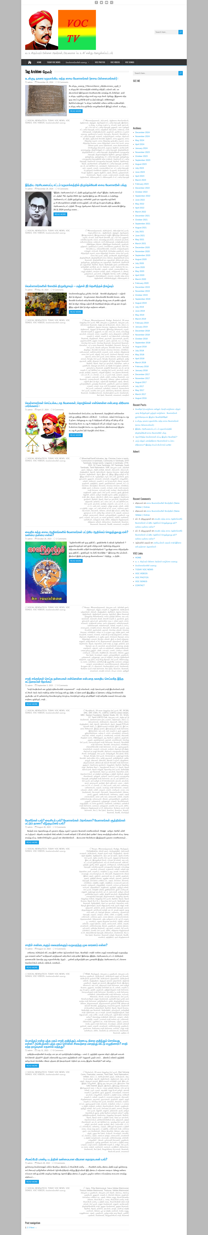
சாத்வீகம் (111, 1104)
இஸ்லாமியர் (93, 731)
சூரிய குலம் (96, 492)
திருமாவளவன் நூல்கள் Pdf (109, 1003)
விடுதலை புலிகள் (94, 522)
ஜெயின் (86, 495)
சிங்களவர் (93, 997)
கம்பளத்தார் (116, 733)
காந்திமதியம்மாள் (99, 132)
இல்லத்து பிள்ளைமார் (120, 235)
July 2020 (139, 263)
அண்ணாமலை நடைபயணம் (100, 720)
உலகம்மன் (85, 619)
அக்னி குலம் (103, 851)
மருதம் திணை (95, 924)
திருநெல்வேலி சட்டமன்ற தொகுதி (95, 152)
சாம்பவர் (95, 251)
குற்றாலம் (84, 246)
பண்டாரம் (96, 506)
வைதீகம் (125, 395)
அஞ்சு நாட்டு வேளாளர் (106, 325)
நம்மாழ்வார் (116, 1010)
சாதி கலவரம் (123, 488)
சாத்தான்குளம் (108, 136)
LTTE (126, 463)
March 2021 (140, 243)
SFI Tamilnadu (117, 465)
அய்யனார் (104, 120)
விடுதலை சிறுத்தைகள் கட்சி (92, 808)
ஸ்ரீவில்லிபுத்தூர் (110, 278)
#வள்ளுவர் (124, 849)
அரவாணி (113, 722)
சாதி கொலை (93, 490)
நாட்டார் (112, 501)
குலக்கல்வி (97, 630)
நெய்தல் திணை (104, 912)
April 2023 (139, 176)
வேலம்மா (125, 522)
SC (121, 715)
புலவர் (89, 794)
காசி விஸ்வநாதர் (107, 242)
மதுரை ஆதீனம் (100, 173)
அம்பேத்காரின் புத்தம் (106, 1077)
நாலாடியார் (94, 783)
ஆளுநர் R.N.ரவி (122, 724)
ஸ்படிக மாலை (116, 671)
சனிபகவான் (84, 352)
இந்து (111, 474)
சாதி (115, 488)
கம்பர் (97, 130)
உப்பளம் (114, 125)
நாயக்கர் (120, 370)
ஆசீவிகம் (91, 327)
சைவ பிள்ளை (110, 357)
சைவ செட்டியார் (117, 143)
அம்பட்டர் (125, 325)
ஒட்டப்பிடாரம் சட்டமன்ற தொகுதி (97, 127)
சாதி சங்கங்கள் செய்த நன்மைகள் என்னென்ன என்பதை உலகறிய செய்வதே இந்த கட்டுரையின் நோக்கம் (74, 680)
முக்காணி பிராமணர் (112, 1140)
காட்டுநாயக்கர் (114, 336)
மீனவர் (114, 173)
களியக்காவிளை (86, 242)
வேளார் (125, 810)
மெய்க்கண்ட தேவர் (94, 175)
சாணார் (99, 136)
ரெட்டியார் (89, 388)
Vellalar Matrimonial (120, 1190)
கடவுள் (105, 332)
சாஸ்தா (118, 136)
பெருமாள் (113, 170)
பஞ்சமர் (95, 648)
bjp (106, 458)
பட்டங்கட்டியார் (105, 785)
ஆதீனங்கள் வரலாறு (100, 614)
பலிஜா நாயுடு (112, 506)
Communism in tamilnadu (92, 461)
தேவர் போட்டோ (94, 901)
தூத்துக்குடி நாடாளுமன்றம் (101, 262)
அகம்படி (118, 1193)
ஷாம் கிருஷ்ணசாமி (122, 937)
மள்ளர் (119, 797)
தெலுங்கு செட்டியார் (103, 899)
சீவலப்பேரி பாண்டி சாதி (119, 1199)
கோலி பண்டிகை (102, 347)
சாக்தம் (110, 488)
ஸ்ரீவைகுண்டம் (96, 177)
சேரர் (126, 754)
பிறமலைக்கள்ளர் (115, 792)
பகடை (120, 783)
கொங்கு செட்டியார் (88, 343)
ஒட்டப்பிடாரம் (116, 237)
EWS (95, 713)
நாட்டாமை (104, 501)
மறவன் (118, 513)
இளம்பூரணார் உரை (87, 1088)
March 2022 (140, 212)
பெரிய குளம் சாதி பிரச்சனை (96, 1024)
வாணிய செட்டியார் (98, 391)
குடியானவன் (117, 338)
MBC (83, 715)
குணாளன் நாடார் (108, 876)
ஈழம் (106, 477)
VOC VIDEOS (115, 62)
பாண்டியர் (86, 653)
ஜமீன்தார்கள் (110, 890)
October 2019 (141, 295)
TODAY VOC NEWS (53, 62)
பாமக (114, 508)
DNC (86, 713)
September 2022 (142, 196)
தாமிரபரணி (124, 148)
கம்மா (97, 334)
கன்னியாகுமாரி (86, 240)
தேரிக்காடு (124, 161)
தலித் (106, 255)
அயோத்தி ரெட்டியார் (120, 231)
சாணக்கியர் (87, 749)
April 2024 (139, 144)
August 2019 (141, 303)
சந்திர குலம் (86, 488)
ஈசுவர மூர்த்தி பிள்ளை (112, 616)
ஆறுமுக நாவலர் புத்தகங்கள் (110, 981)
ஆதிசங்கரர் (86, 614)
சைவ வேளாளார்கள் (120, 145)
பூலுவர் (95, 794)
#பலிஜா (109, 320)
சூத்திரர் (113, 887)
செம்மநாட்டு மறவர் (109, 1108)
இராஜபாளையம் (87, 235)
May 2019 (139, 315)
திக (88, 497)
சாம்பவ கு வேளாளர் (120, 885)
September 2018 (142, 342)
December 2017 (142, 374)
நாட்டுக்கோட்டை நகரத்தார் (96, 166)
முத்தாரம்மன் (123, 173)
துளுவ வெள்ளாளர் (108, 1206)
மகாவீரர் (125, 1133)
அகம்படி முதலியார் (87, 976)
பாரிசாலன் (85, 917)
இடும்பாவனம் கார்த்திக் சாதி (110, 1081)
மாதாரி (125, 797)
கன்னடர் (101, 733)
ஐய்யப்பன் (94, 621)
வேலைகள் (94, 524)
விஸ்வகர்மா (106, 522)
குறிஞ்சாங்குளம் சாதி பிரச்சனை (116, 990)
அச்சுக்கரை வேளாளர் (88, 325)
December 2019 (142, 287)
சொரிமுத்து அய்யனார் (96, 148)
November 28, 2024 (45, 82)
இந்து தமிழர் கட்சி (121, 474)
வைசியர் (101, 937)
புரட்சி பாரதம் (123, 919)
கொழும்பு (107, 134)
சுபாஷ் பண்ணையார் (112, 997)
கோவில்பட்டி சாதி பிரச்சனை (117, 992)
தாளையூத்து (85, 150)
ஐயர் (126, 477)
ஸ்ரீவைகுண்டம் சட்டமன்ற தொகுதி (116, 177)
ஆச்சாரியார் (100, 472)
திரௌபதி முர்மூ (122, 260)
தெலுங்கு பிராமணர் (114, 1115)
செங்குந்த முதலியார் (116, 251)
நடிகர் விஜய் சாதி (121, 905)
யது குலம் (91, 659)
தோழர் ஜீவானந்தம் (88, 905)
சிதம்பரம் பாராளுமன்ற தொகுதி (116, 751)
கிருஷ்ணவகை (86, 1099)
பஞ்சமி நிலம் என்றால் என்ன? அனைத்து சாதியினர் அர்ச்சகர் (107, 1016)
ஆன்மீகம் (112, 614)
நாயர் (126, 370)
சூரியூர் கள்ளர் (122, 887)
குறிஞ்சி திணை (96, 878)
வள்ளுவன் (104, 806)
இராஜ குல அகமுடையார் (107, 1083)
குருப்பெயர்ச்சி (85, 341)
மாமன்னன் (84, 926)
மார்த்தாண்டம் (116, 271)
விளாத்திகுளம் (101, 276)
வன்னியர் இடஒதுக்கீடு (105, 662)
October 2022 (141, 192)
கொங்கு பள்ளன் (115, 630)
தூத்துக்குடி (89, 157)
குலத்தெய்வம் (110, 483)
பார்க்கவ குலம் (122, 508)
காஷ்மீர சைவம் (96, 628)
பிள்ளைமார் (97, 919)
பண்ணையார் (90, 788)
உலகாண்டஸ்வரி (96, 619)
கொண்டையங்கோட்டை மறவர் (101, 880)
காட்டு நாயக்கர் (111, 481)
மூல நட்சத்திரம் (107, 657)
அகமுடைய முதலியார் (108, 323)
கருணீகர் (104, 334)
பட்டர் (122, 166)
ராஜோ (117, 1145)
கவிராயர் (121, 130)
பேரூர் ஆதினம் (87, 173)
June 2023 (140, 172)
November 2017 (142, 378)
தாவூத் (87, 760)
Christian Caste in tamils (118, 458)
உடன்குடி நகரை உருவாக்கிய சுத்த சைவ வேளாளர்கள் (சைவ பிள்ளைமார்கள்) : (71, 78)
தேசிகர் (116, 161)
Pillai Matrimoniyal (98, 1188)
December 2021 (142, 216)
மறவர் (109, 173)
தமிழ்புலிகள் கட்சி (93, 641)
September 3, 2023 (45, 685)
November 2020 (142, 251)
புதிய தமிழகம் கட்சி (109, 919)
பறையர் (88, 377)
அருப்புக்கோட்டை (94, 233)
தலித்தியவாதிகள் (89, 1115)
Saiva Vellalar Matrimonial (117, 1188)
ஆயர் (99, 474)
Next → (33, 1227)
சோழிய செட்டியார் (94, 359)
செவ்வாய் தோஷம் (117, 354)
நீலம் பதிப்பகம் (111, 783)
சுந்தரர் (97, 354)
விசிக (107, 520)
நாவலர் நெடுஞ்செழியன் (115, 1012)
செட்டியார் (105, 354)
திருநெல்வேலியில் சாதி (91, 1206)
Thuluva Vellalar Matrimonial (91, 1190)
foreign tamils (98, 463)
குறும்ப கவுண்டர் (98, 341)
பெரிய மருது (123, 1211)
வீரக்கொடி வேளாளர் (114, 391)
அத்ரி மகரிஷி (99, 470)
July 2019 (139, 307)
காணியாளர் (108, 735)
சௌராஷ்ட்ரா (110, 756)
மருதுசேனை (84, 1213)
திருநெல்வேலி (123, 150)
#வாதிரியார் (90, 710)
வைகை (110, 276)
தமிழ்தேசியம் (118, 758)
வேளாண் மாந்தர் (108, 935)
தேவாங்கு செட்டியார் (112, 769)
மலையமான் (93, 515)
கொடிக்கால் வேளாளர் (120, 343)
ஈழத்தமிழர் (99, 477)
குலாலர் (114, 341)
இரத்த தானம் (99, 729)
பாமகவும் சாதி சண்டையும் (109, 1019)
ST (89, 717)
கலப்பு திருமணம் (115, 334)
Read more (75, 111)
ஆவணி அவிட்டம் (90, 726)
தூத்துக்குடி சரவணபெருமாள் (109, 1006)
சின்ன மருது (111, 1197)
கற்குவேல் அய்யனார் (108, 130)
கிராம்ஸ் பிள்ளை (114, 1195)
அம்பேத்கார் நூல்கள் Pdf (89, 978)
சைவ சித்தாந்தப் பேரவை (105, 253)
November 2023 (142, 152)
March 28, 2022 (43, 1163)
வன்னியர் (107, 388)
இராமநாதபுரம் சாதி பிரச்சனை (117, 729)
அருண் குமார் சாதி (105, 853)
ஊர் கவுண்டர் (111, 731)
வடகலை (84, 662)
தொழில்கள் (124, 499)
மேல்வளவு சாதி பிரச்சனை (102, 1028)
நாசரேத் (125, 164)
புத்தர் (89, 1133)
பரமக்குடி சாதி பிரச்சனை (112, 788)
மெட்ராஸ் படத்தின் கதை (119, 1142)
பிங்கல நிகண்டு (107, 1131)
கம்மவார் (90, 334)
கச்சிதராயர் (111, 865)
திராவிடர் (99, 497)
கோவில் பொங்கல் (98, 350)
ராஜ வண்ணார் (122, 386)
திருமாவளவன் (88, 763)
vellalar (86, 1077)
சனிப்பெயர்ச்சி (95, 352)
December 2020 (142, 247)
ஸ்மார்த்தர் (125, 812)
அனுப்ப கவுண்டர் (102, 610)
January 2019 (141, 327)
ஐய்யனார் (83, 479)
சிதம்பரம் (83, 637)
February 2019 (142, 323)
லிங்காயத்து (123, 659)
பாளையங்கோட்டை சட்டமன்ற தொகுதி (113, 168)
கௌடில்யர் (115, 744)
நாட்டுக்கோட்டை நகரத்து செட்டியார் (102, 370)
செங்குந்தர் (92, 754)
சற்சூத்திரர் (101, 885)
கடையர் (112, 332)
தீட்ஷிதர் (125, 641)
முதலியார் (111, 384)
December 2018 (142, 331)
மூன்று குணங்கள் (102, 1142)
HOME (138, 557)
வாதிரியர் (115, 1147)
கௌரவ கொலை (113, 350)
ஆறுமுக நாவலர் (91, 1081)
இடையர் (105, 474)
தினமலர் (102, 760)
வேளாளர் (108, 395)
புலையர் (125, 1021)
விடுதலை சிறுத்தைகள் (119, 520)
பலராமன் (95, 377)
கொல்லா (85, 486)
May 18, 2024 (42, 290)
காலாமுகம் (85, 628)
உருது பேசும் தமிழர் (115, 1090)
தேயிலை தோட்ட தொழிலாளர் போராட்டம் (102, 767)
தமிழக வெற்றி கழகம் (104, 495)
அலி (91, 724)
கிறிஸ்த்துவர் (98, 738)
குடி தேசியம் (108, 738)
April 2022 (139, 208)
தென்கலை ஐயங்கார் (98, 765)
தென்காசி (116, 262)
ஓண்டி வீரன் (94, 865)
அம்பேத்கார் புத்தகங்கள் (109, 978)
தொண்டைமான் (122, 772)
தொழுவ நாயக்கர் (98, 366)
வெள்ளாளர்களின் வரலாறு (76, 62)
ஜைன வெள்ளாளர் (101, 999)
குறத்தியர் (94, 483)
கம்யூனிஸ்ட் (124, 479)
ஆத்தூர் (93, 123)
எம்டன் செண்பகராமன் (112, 862)
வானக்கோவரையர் (112, 664)
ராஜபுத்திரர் (84, 803)
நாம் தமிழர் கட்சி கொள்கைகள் (102, 781)
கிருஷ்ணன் (93, 338)
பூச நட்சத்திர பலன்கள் (109, 1211)
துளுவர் (117, 497)
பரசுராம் (119, 375)
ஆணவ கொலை (102, 327)
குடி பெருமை (84, 990)
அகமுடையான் (115, 467)
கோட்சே (125, 246)
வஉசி (118, 274)
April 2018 (139, 358)
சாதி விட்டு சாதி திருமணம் (111, 635)
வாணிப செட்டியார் (116, 806)
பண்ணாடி (124, 785)
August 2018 (141, 346)
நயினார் (125, 366)
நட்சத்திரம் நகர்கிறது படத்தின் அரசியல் (108, 774)
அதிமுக (89, 470)
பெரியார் (109, 1133)
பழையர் (102, 790)
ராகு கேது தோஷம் (103, 659)
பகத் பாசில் (93, 1015)
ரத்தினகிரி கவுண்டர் (106, 1145)
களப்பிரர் (85, 735)
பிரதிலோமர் (104, 653)
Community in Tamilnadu (113, 461)
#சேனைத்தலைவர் (92, 120)
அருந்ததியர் (84, 472)
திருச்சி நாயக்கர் (111, 894)
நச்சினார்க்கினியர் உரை (106, 1120)
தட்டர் (106, 892)
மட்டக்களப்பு (86, 1136)
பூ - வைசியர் (91, 921)
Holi (97, 323)
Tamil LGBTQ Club (99, 717)
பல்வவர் (84, 790)
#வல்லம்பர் (117, 320)
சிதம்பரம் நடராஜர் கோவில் (94, 751)
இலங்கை (125, 123)
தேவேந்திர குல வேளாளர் (91, 1010)
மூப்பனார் (97, 274)
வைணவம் (117, 395)
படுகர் (126, 783)
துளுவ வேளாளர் (122, 361)
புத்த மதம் (124, 1131)
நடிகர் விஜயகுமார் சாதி (105, 905)
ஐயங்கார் (120, 477)
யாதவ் (105, 175)
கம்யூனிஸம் (98, 1095)
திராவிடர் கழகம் (113, 760)
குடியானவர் (105, 1099)
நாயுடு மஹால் (119, 910)
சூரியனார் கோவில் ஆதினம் (101, 139)
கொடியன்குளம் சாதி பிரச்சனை (101, 742)
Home (39, 62)
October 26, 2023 (44, 539)
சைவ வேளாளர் (122, 357)
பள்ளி (108, 377)
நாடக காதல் (100, 1012)
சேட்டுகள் (120, 754)
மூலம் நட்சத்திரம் (122, 384)
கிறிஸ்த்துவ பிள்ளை (94, 244)
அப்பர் (118, 325)
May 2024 (139, 140)
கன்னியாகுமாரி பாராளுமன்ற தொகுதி (106, 867)
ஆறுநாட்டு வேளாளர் (98, 329)
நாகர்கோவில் (123, 265)
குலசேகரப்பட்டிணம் (95, 134)
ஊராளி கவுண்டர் (87, 332)
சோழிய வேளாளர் (109, 359)
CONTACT (140, 585)
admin (30, 82)
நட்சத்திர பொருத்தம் (113, 366)
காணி (116, 871)
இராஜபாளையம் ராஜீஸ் (103, 235)
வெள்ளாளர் (124, 393)
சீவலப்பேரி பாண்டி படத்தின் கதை (96, 1202)
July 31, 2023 (42, 1050)
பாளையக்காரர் (93, 379)
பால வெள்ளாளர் (94, 1131)
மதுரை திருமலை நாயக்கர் (107, 921)
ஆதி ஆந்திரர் (86, 856)
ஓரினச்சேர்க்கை (91, 733)
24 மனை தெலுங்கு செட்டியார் (107, 710)
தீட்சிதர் (112, 361)
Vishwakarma (91, 851)
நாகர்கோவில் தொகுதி (114, 908)
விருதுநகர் (91, 276)
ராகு (101, 386)
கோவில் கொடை (115, 347)
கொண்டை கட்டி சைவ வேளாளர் (92, 345)
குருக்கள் (110, 132)
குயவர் (125, 338)
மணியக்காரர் (104, 794)
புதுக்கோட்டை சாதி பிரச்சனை (104, 1021)
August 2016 (141, 398)
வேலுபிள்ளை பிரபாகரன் (111, 1149)
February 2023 (142, 184)
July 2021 (139, 231)
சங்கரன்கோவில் (103, 249)
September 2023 (142, 160)
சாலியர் (117, 352)
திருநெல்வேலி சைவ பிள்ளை (102, 258)
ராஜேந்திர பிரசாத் (109, 274)
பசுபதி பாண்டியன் (105, 1015)
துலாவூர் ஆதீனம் (122, 154)
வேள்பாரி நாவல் (114, 1151)
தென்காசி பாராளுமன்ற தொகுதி (99, 161)
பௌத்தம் (98, 655)
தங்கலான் (114, 1111)
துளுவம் (86, 765)
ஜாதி (119, 492)
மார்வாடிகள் (97, 799)
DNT (90, 713)
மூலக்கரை (87, 1028)
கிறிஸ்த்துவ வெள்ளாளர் (111, 244)
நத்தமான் (89, 501)
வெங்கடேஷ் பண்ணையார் (109, 1031)
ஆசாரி (92, 472)
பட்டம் (126, 504)
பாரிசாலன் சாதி (115, 1129)
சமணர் (103, 488)
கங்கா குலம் (118, 621)
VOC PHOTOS (100, 62)
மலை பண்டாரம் (101, 797)
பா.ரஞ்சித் (83, 508)
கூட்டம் (121, 341)
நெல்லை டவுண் (109, 267)
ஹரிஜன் (126, 671)
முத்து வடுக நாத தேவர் (113, 1213)
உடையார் (113, 477)
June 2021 (140, 235)
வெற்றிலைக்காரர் (95, 393)
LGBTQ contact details (119, 713)
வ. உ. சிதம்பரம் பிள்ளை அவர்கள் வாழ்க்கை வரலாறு (156, 561)
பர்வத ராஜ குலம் (93, 1129)
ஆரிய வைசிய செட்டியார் (102, 858)
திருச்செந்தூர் (123, 255)
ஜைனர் (84, 892)
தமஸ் (121, 1111)
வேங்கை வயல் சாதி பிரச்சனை (92, 669)
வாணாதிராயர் (98, 664)
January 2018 (141, 370)
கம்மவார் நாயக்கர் (121, 240)
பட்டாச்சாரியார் (85, 1126)
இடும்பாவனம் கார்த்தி (106, 726)
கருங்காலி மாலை (95, 623)
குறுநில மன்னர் (108, 878)
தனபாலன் (113, 892)
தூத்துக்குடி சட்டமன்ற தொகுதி (107, 157)
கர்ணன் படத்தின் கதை (112, 1095)
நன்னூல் (97, 776)
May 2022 (139, 204)
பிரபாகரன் (86, 511)
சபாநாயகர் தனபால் (121, 883)
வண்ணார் (98, 388)
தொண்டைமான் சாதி (103, 644)
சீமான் (84, 754)
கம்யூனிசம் (115, 479)
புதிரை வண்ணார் (121, 379)
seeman (100, 1074)
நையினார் (87, 648)
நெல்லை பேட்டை (122, 267)
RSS (90, 465)
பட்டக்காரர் (94, 375)
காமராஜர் (85, 874)
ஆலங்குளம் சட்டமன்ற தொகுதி (108, 123)
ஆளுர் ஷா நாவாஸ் (99, 983)
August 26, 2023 (44, 827)
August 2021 (141, 227)
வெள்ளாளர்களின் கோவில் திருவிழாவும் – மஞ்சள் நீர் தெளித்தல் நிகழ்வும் (69, 286)
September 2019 (142, 299)
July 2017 (139, 386)
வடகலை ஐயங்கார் (107, 517)
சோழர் (86, 756)
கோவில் (107, 744)
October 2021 (141, 219)
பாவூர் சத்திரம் (86, 271)
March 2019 (140, 319)
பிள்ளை (111, 379)
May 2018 (139, 354)
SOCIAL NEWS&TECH (37, 120)
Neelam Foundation (94, 715)
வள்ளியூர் (125, 274)
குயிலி (118, 876)
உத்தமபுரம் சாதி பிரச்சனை (109, 985)
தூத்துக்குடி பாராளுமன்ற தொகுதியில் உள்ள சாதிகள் (105, 158)
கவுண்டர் (104, 336)
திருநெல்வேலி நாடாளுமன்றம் (104, 260)
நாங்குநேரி (85, 267)
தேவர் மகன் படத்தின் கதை (102, 1117)
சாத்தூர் (87, 251)
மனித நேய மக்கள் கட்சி (106, 513)
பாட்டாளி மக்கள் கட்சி (102, 508)
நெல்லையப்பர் (113, 166)
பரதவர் (89, 168)
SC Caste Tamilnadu (101, 465)
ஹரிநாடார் (125, 1033)
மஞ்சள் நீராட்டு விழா (91, 381)
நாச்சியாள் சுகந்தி (100, 910)
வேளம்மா (118, 810)
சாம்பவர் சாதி (104, 490)
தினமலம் (94, 760)
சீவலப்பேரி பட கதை (102, 1199)
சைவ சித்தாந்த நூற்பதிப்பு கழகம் (111, 141)
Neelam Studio (109, 715)
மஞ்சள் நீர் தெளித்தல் (108, 381)
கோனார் (115, 134)
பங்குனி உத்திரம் (105, 372)
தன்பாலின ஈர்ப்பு (93, 758)
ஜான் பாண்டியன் (122, 890)
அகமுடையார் (123, 323)
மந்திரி (120, 921)
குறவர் (101, 483)
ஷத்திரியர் (110, 937)
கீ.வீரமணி (115, 628)
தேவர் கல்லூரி (97, 769)
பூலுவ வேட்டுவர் (99, 1133)
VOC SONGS (129, 62)
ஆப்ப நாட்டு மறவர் (110, 856)
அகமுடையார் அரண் (106, 1193)
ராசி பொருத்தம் (110, 386)
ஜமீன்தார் (120, 359)
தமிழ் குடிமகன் (106, 758)
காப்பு (126, 625)
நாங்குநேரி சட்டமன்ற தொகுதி (110, 164)
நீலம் (112, 1124)
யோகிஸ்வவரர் (123, 801)
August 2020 (141, 259)
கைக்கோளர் (117, 740)
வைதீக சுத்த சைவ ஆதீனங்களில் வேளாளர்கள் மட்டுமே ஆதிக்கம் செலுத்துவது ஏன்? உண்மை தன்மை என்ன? (76, 533)
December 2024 (142, 132)
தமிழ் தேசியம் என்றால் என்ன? (111, 1113)
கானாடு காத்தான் (113, 1097)
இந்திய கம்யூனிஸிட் (89, 1083)
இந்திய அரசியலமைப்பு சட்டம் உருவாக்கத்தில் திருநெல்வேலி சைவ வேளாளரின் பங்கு (76, 185)
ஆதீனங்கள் (106, 233)
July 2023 (139, 168)
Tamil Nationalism (97, 467)
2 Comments (61, 539)
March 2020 (140, 279)
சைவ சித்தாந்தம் (103, 143)
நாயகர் (118, 781)
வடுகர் (117, 517)
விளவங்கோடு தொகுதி (94, 933)
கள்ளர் (97, 336)
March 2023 (140, 180)
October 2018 (141, 339)
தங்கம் (92, 495)
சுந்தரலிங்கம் (95, 887)
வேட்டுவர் (100, 395)
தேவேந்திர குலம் (111, 265)
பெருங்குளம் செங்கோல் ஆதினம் (96, 170)
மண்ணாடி (114, 794)
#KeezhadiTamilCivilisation (93, 458)
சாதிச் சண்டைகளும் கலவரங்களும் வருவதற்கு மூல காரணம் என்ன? (66, 945)
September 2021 (142, 223)
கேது (126, 341)
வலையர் (115, 388)
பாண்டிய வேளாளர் (118, 377)
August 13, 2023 (44, 949)
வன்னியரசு (88, 1031)
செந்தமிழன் (110, 754)
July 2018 (139, 350)
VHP (107, 467)
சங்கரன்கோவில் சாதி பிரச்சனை (98, 747)
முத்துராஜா (96, 657)
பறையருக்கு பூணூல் (88, 650)
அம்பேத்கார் (107, 231)
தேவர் (84, 164)
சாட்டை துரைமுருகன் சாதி (89, 1104)
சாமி (111, 352)
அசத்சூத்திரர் (114, 851)
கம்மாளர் (106, 479)
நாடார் (83, 166)
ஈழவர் (85, 237)
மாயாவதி (105, 1138)
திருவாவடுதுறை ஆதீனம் (105, 154)
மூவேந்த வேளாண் (98, 928)
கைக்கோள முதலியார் (112, 246)
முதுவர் (87, 801)
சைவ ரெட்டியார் (97, 255)
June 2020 (140, 267)
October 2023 (141, 156)
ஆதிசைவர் (84, 123)
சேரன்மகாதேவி (87, 999)
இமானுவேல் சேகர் (99, 860)
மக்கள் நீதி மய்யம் (113, 511)
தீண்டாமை (108, 497)
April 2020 (139, 275)
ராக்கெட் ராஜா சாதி (120, 1028)
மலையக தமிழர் (104, 1136)
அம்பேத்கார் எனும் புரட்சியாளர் (116, 976)
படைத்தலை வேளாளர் (120, 372)
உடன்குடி (92, 125)
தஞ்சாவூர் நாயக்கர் (95, 892)
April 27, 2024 (43, 410)
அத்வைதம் (91, 610)
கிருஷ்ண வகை (86, 738)
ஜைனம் (82, 641)
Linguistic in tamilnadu (114, 463)
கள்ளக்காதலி (93, 625)
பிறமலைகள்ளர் (85, 919)
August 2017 (141, 382)
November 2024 (142, 136)
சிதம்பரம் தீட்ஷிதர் (121, 749)
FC (100, 713)
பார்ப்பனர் (94, 653)
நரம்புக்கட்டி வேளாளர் (95, 368)
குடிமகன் (108, 338)
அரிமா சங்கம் (123, 722)
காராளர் (117, 735)
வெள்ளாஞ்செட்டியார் (111, 393)
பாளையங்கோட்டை (121, 269)
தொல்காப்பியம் (86, 774)
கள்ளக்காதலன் (122, 623)
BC (121, 710)
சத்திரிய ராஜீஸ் (98, 883)
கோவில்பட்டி (91, 249)
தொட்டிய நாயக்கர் (106, 363)
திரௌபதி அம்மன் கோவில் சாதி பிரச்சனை (112, 763)
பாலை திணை (108, 917)
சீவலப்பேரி (103, 251)
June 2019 (140, 311)
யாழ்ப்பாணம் (113, 175)
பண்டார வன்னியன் (106, 648)
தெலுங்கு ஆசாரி (122, 896)
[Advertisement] (158, 103)
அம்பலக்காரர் (93, 722)
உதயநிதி (104, 1090)
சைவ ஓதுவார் (118, 139)
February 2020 (142, 283)
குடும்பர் (117, 738)
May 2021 (139, 239)
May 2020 (139, 271)
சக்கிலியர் (124, 350)
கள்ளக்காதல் (104, 625)
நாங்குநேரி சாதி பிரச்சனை (99, 778)
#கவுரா (87, 320)
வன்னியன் (88, 520)
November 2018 (142, 335)
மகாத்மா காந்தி (99, 271)
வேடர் (95, 810)
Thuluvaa (107, 1190)
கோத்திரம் (109, 345)
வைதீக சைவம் (104, 671)
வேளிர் (109, 524)
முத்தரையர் (88, 274)
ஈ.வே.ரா (98, 1088)
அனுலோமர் (114, 610)
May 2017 (139, 390)
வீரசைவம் (98, 666)
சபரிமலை (95, 488)
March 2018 (140, 362)
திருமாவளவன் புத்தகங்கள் (111, 641)
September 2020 (142, 255)
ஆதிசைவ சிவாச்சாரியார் (118, 120)
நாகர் (103, 908)
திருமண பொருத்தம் (100, 361)
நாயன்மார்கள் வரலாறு (114, 646)
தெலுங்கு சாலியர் (87, 899)
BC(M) (125, 710)
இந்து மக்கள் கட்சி (87, 477)
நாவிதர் (88, 372)
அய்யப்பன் (124, 470)
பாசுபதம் (105, 650)
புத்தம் (119, 1021)
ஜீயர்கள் (125, 492)
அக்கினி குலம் (122, 607)
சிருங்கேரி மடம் (93, 637)
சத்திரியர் (108, 883)
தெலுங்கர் (110, 765)
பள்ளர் (110, 269)
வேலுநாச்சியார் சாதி (113, 1215)
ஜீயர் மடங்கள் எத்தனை (119, 639)
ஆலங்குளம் (124, 233)
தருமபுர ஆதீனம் (112, 148)
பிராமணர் (103, 379)
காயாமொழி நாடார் (97, 874)
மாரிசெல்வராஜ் (85, 799)
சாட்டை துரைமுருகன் (120, 747)
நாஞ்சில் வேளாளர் (111, 368)
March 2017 (140, 394)
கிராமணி (106, 628)
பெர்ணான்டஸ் (123, 170)
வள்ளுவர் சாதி (98, 520)
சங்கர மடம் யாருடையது (106, 632)
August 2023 (141, 164)
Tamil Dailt (108, 1074)
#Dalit (87, 974)
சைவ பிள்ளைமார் (105, 145)
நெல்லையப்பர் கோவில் (92, 269)
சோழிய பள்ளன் (104, 639)
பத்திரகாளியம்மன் (121, 648)
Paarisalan (91, 1074)
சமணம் (90, 635)
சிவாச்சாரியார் (123, 490)
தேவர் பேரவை (123, 1008)
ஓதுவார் (114, 127)
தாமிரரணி (113, 255)
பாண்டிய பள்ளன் (122, 650)
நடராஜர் (115, 644)
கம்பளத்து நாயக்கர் (106, 240)
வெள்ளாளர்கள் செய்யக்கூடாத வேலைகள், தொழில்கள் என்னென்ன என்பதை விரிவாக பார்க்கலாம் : (77, 404)
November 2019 (142, 291)
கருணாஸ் (109, 869)
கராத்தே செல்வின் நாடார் (104, 987)
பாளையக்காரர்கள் (121, 917)
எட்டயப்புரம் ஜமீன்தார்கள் (93, 862)
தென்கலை (83, 644)
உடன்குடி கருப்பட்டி (103, 125)
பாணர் (95, 168)
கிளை (101, 338)
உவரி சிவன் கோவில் (102, 237)
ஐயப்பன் (125, 125)
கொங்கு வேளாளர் (104, 343)
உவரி (119, 125)
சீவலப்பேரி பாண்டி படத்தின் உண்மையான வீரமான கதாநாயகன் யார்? (66, 1159)
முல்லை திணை (122, 926)
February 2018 (142, 366)
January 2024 (141, 148)
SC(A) (126, 715)
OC (117, 715)
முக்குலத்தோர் (85, 384)
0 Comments (63, 82)
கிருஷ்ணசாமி (118, 874)
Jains (88, 1188)
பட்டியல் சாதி (110, 375)
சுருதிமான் (87, 492)
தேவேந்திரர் (95, 903)
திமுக (93, 497)
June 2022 (140, 200)
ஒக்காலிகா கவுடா (106, 621)
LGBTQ (105, 713)
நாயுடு (81, 372)
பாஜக (91, 508)
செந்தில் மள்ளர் (98, 890)
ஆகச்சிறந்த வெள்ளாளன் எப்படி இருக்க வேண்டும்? (156, 437)
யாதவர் (90, 386)
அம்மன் (108, 470)
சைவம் (83, 359)
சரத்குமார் (91, 885)
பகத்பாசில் (119, 1124)
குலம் (108, 341)
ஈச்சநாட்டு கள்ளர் (114, 860)
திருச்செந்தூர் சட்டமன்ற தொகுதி (104, 150)
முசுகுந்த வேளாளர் (99, 384)
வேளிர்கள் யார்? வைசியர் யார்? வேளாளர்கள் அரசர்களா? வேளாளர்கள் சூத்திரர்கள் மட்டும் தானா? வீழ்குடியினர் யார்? (75, 821)
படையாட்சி (85, 375)
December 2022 (142, 188)
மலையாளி (112, 797)
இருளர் (100, 1086)
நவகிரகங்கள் (92, 164)
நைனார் (95, 372)
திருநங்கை (124, 760)
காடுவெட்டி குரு (106, 871)
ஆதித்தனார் (97, 856)
